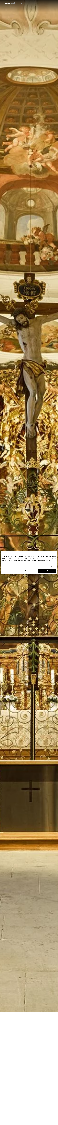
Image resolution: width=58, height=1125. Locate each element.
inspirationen (16, 3)
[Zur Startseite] (7, 3)
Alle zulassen (47, 570)
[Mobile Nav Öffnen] (51, 3)
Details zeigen (49, 566)
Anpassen (27, 570)
